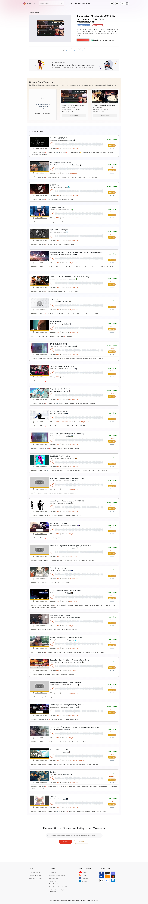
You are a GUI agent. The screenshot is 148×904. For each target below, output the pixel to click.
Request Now (83, 40)
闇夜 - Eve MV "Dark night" (59, 230)
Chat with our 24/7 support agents (74, 51)
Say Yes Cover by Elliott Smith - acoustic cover (66, 638)
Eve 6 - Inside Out (56, 322)
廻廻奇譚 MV (54, 185)
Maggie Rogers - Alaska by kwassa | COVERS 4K (67, 501)
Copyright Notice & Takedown (57, 875)
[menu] (20, 3)
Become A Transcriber (35, 878)
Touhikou (53, 772)
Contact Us (52, 872)
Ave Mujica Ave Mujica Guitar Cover (62, 366)
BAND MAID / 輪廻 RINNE (58, 344)
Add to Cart (112, 145)
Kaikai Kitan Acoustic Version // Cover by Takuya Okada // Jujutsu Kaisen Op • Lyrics (76, 252)
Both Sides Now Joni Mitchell (60, 615)
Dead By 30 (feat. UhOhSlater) (60, 456)
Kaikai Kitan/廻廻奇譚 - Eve (59, 138)
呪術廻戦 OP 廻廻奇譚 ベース (60, 207)
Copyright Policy (54, 878)
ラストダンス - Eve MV (58, 568)
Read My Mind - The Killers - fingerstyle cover (65, 682)
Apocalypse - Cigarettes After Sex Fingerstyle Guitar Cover (70, 546)
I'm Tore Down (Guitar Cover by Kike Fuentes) (66, 591)
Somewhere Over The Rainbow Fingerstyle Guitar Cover (69, 660)
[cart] (117, 3)
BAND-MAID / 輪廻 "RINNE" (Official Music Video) (67, 434)
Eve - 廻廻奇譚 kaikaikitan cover (61, 163)
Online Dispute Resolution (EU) (58, 887)
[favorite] (112, 3)
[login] (127, 3)
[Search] (62, 3)
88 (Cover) (54, 299)
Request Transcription (35, 875)
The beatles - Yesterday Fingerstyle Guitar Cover (67, 478)
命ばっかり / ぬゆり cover (59, 411)
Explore (81, 842)
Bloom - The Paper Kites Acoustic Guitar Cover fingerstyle (70, 277)
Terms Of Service (54, 884)
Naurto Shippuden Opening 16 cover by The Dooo (67, 705)
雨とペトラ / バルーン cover (60, 389)
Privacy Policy (53, 881)
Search (65, 842)
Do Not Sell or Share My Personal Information (58, 890)
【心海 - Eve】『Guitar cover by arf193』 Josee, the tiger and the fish (74, 727)
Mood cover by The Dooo (58, 523)
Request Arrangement (35, 872)
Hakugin (53, 797)
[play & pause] (52, 144)
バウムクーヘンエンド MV (59, 750)
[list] (122, 3)
